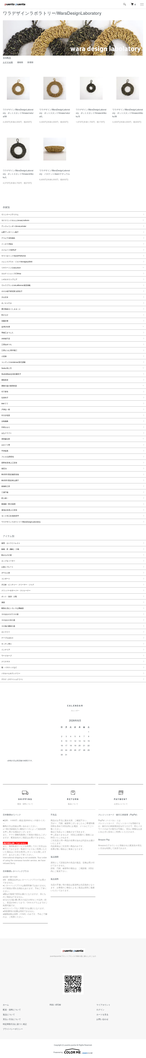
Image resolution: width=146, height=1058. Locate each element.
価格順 (20, 62)
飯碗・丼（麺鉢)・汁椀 (10, 549)
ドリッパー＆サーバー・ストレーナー (16, 590)
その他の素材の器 (8, 626)
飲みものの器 (6, 555)
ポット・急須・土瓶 (9, 596)
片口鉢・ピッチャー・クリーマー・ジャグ (17, 584)
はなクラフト (6, 433)
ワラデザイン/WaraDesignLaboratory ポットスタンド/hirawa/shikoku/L (18, 174)
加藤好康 (4, 321)
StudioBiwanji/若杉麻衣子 (11, 374)
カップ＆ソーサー (8, 561)
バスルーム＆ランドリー (10, 673)
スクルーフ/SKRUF (8, 250)
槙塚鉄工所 (5, 486)
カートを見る (102, 1014)
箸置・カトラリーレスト (10, 543)
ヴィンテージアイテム (10, 214)
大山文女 (4, 297)
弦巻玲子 (4, 397)
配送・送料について (12, 1009)
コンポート (5, 578)
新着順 (30, 62)
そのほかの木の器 (8, 620)
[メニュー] (141, 4)
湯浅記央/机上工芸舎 (9, 510)
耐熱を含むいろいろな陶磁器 (12, 608)
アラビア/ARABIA (8, 238)
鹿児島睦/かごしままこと (11, 309)
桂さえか (4, 314)
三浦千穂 (4, 492)
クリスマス (5, 661)
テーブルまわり (7, 637)
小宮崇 (4, 356)
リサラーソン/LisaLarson (11, 267)
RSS (52, 1004)
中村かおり (5, 427)
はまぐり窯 (5, 444)
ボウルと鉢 (5, 572)
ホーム (6, 1004)
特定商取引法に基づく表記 (15, 1024)
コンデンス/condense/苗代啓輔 (13, 362)
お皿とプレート (7, 567)
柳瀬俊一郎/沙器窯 (8, 504)
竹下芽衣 (4, 391)
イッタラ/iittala (7, 244)
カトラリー (5, 632)
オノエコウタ (6, 303)
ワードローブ (6, 655)
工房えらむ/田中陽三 (9, 350)
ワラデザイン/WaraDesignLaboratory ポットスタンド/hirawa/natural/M (18, 113)
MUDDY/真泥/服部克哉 (10, 474)
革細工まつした (7, 332)
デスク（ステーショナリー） (12, 679)
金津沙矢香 (5, 326)
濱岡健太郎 (5, 439)
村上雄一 (4, 498)
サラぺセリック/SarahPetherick (13, 255)
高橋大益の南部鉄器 (9, 385)
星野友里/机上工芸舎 (9, 462)
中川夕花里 (5, 415)
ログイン (100, 1009)
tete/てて (4, 403)
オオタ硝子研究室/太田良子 (11, 291)
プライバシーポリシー (13, 1028)
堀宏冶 (4, 468)
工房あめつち (6, 344)
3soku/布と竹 (6, 368)
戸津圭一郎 (5, 409)
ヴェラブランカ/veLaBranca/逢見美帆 (16, 285)
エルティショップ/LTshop (11, 273)
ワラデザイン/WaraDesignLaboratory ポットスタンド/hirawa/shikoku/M (127, 113)
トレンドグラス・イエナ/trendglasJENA (16, 261)
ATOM (58, 1004)
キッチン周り (6, 643)
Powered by (58, 1052)
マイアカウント (103, 1004)
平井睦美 (4, 450)
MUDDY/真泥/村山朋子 (10, 480)
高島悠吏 (4, 380)
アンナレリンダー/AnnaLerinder (13, 226)
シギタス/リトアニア (9, 279)
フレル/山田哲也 (7, 456)
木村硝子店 (5, 338)
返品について (9, 1014)
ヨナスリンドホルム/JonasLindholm (15, 220)
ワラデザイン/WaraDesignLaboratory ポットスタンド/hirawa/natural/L (54, 113)
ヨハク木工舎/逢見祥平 (10, 515)
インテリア (5, 649)
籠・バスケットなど (9, 667)
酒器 (3, 602)
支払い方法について (12, 1019)
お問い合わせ (102, 1019)
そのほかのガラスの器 (10, 614)
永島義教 (4, 421)
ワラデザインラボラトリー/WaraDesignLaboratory (20, 521)
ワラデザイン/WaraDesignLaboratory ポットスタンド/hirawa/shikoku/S (91, 113)
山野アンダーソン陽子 (10, 232)
